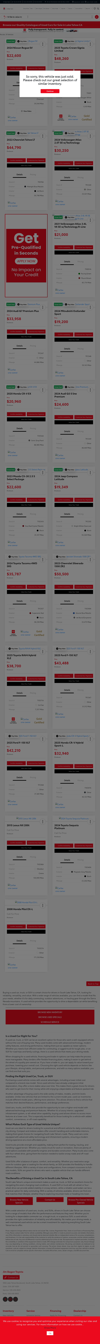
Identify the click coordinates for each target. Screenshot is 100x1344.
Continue (50, 91)
